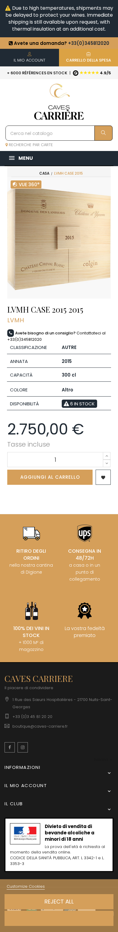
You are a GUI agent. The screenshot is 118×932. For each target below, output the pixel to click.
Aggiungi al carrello (50, 477)
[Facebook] (10, 747)
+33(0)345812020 (88, 43)
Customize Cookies (26, 886)
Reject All (59, 901)
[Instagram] (23, 747)
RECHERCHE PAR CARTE (30, 145)
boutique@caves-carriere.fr (40, 726)
